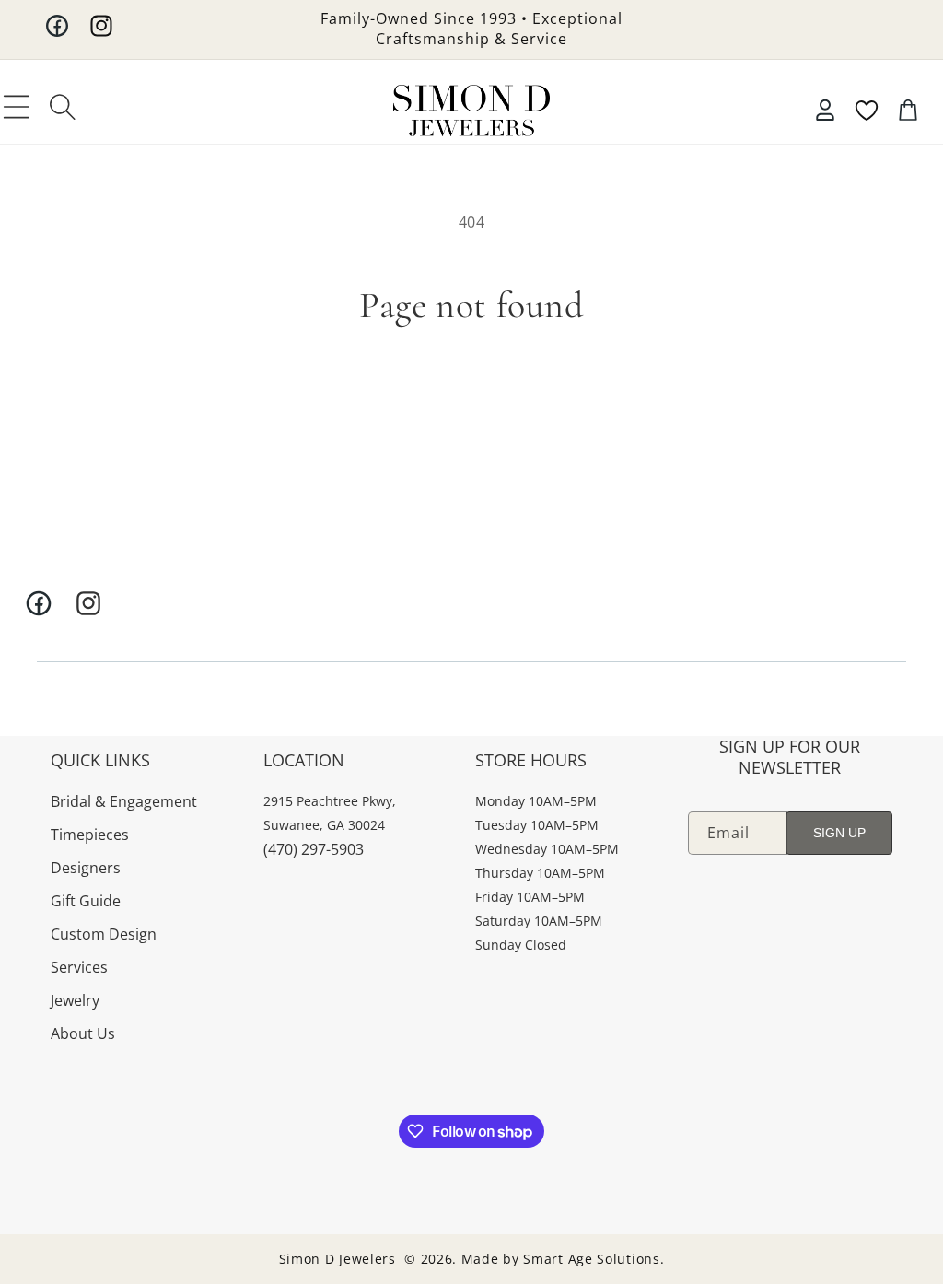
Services (79, 967)
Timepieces (90, 834)
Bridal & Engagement (124, 801)
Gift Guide (86, 901)
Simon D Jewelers (337, 1258)
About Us (83, 1033)
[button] (16, 107)
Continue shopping (471, 393)
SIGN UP (839, 832)
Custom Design (104, 934)
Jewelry (75, 1000)
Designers (86, 868)
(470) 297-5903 (313, 849)
